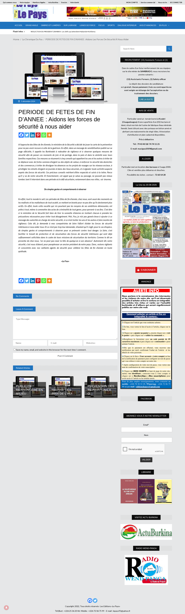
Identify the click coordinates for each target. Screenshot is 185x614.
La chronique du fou (32, 39)
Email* (146, 425)
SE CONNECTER (176, 2)
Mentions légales (39, 2)
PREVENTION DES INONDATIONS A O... (101, 389)
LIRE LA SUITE (146, 99)
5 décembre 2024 (28, 101)
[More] (49, 135)
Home (16, 39)
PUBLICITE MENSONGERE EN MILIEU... (29, 389)
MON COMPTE (132, 2)
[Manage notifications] (6, 607)
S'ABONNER (148, 269)
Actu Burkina (53, 2)
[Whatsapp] (43, 135)
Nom (146, 435)
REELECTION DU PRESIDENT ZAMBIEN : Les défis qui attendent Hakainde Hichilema (63, 31)
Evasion (64, 2)
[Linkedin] (32, 135)
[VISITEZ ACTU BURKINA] (146, 532)
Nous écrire (162, 2)
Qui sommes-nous (10, 2)
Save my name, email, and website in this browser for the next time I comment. (51, 349)
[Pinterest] (38, 135)
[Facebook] (21, 135)
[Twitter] (26, 135)
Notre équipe (25, 2)
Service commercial (148, 2)
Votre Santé (74, 2)
